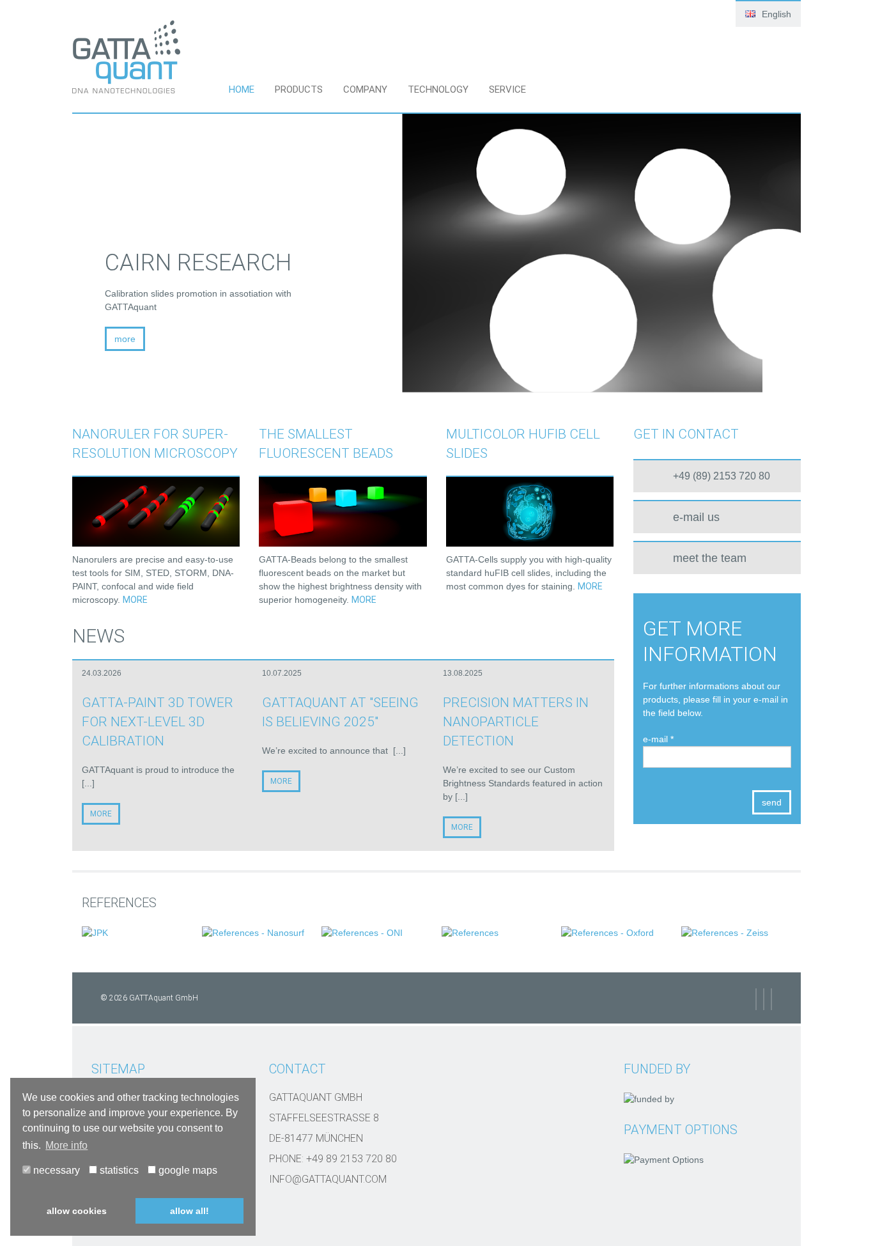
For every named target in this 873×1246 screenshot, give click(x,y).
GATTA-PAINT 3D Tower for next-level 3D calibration (157, 722)
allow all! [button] (189, 1211)
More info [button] (66, 1145)
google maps (186, 1170)
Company (365, 89)
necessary (55, 1170)
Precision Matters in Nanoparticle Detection (516, 722)
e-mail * (658, 739)
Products (299, 89)
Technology (438, 89)
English (775, 14)
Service (507, 89)
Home (241, 89)
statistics (118, 1170)
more (135, 600)
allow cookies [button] (77, 1211)
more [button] (523, 339)
